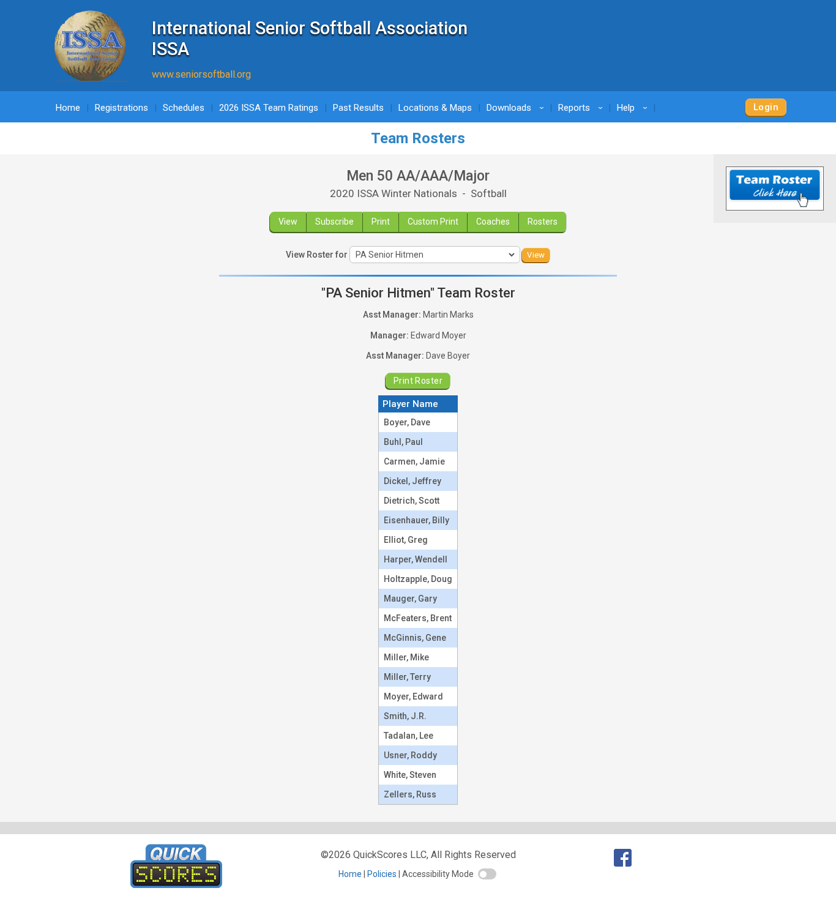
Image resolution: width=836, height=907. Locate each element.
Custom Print (433, 221)
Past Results (358, 107)
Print (380, 221)
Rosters (543, 221)
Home (68, 107)
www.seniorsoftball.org (201, 74)
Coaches (493, 221)
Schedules (183, 107)
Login (765, 107)
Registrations (121, 107)
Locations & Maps (435, 107)
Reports (582, 107)
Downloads (517, 107)
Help (634, 107)
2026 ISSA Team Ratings (268, 107)
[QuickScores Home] (176, 884)
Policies (382, 874)
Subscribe (334, 221)
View (287, 221)
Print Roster (418, 381)
